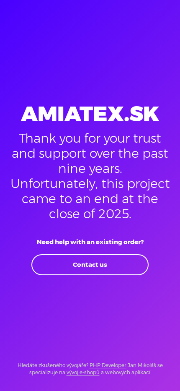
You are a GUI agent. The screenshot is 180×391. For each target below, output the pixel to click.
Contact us (90, 264)
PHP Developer (108, 365)
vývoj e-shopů (83, 372)
